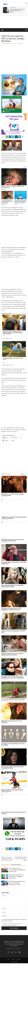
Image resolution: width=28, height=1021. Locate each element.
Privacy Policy (18, 959)
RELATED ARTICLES (5, 864)
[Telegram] (19, 136)
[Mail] (12, 952)
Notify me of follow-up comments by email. (12, 923)
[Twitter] (13, 136)
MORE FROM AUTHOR (15, 864)
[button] (2, 30)
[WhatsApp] (7, 136)
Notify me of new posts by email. (10, 925)
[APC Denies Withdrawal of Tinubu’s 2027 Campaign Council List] (4, 876)
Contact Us (13, 959)
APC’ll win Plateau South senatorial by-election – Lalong (21, 859)
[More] (22, 136)
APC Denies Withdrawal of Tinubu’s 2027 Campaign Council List (16, 876)
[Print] (16, 136)
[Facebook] (10, 136)
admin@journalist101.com (16, 948)
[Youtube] (19, 952)
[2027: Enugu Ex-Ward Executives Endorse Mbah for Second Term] (4, 870)
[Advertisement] (14, 60)
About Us (8, 959)
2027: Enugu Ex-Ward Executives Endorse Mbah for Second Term (17, 870)
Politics (3, 871)
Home (2, 33)
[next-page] (4, 888)
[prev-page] (2, 888)
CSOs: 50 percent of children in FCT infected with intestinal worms (7, 859)
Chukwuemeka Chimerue (7, 43)
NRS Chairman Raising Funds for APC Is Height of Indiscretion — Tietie (17, 883)
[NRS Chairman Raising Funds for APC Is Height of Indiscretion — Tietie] (4, 883)
